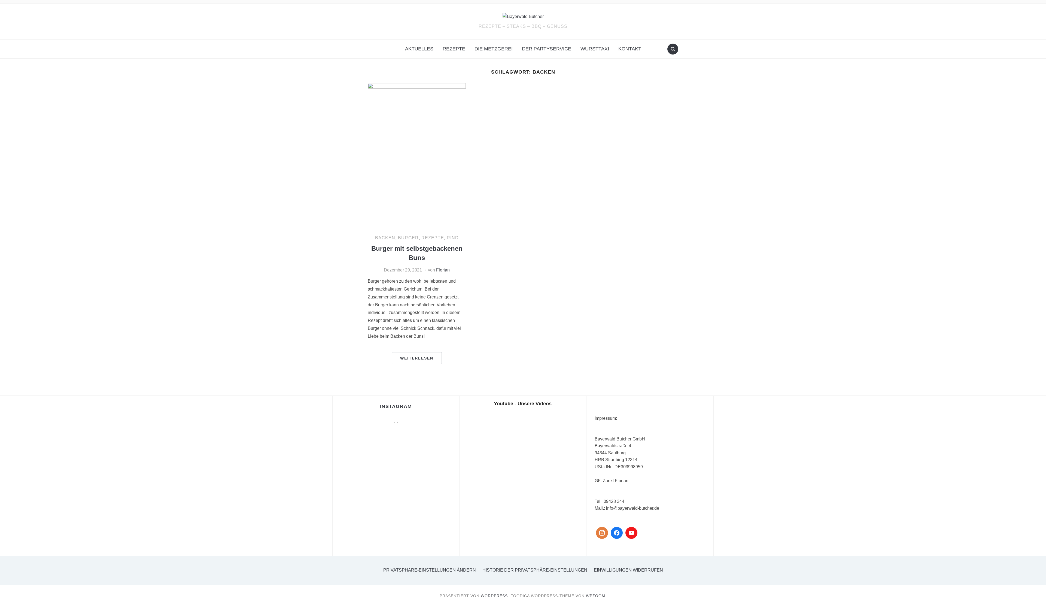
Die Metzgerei (494, 49)
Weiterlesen (416, 358)
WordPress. (495, 596)
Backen (385, 237)
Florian (443, 270)
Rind (453, 237)
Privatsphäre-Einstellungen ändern (429, 570)
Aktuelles (419, 49)
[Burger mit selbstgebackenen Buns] (417, 156)
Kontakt (629, 49)
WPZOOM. (596, 596)
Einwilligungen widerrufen (628, 570)
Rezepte (454, 49)
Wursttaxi (594, 49)
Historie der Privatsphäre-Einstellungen (534, 570)
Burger (408, 237)
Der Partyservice (546, 49)
